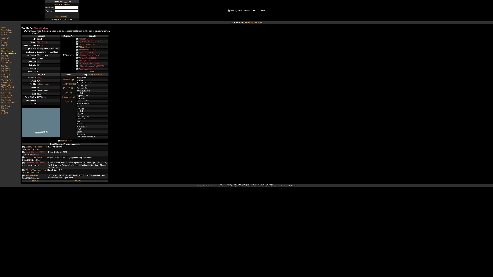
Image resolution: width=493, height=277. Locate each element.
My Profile (5, 106)
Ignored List (6, 98)
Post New (35, 181)
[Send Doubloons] (68, 84)
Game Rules (6, 85)
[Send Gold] (68, 88)
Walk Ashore (6, 30)
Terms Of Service (8, 87)
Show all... (78, 181)
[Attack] (68, 92)
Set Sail (4, 49)
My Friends (6, 100)
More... (92, 72)
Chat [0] (4, 45)
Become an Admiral (9, 102)
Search (4, 34)
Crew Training (7, 51)
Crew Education (8, 53)
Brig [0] (4, 77)
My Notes (5, 108)
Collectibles (97, 74)
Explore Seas (6, 32)
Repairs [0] (5, 74)
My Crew (5, 58)
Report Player (6, 82)
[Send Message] (68, 79)
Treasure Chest (7, 62)
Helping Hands (43, 84)
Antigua (40, 78)
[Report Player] (68, 97)
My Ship (4, 56)
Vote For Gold (7, 80)
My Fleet (5, 66)
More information (254, 22)
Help (3, 110)
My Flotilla (5, 68)
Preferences (6, 89)
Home (3, 28)
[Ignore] (68, 101)
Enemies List (6, 95)
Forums (4, 43)
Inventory (5, 60)
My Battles (5, 71)
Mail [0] (4, 40)
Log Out (4, 113)
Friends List (6, 93)
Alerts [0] (5, 38)
